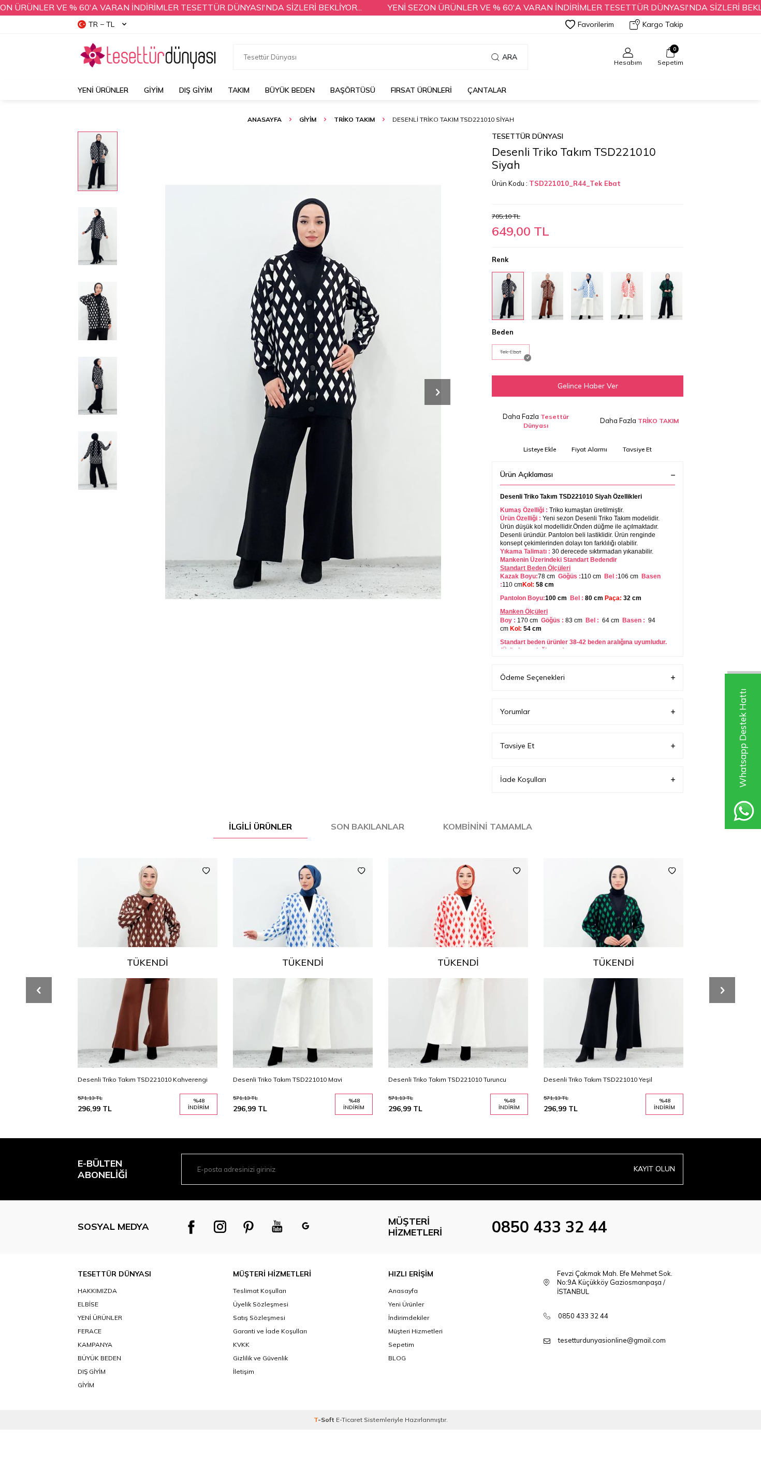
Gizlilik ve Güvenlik (260, 1358)
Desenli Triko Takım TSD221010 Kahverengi (143, 1079)
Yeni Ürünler (103, 90)
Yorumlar (515, 711)
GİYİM (154, 90)
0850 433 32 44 (549, 1227)
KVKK (241, 1344)
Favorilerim (596, 24)
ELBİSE (88, 1304)
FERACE (89, 1331)
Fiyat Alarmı (589, 449)
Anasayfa (264, 119)
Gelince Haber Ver (588, 385)
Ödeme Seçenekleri (532, 677)
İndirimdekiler (408, 1317)
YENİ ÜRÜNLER (100, 1317)
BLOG (397, 1358)
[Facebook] (191, 1226)
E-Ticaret (349, 1419)
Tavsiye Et (637, 449)
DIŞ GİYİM (195, 90)
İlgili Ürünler (260, 826)
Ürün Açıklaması (526, 474)
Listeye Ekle (539, 449)
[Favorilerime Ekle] (206, 871)
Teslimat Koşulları (259, 1291)
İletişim (243, 1371)
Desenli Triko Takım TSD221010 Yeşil (598, 1079)
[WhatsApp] (305, 1226)
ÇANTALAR (486, 90)
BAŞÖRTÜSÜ (352, 90)
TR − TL (101, 24)
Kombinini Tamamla (487, 826)
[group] (302, 392)
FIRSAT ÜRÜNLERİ (421, 90)
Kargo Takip (662, 24)
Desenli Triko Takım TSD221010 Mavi (287, 1079)
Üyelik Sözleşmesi (260, 1304)
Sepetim (401, 1344)
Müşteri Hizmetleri (415, 1331)
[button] (437, 392)
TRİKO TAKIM (354, 119)
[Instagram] (220, 1226)
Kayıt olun (654, 1168)
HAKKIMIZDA (97, 1291)
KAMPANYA (95, 1344)
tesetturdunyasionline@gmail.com (612, 1340)
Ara (509, 57)
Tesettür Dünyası (527, 136)
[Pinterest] (248, 1226)
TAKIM (239, 90)
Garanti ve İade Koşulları (270, 1331)
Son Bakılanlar (367, 826)
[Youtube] (277, 1226)
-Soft (325, 1419)
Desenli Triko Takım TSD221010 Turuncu (447, 1079)
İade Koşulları (523, 779)
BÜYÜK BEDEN (290, 90)
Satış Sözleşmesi (259, 1317)
